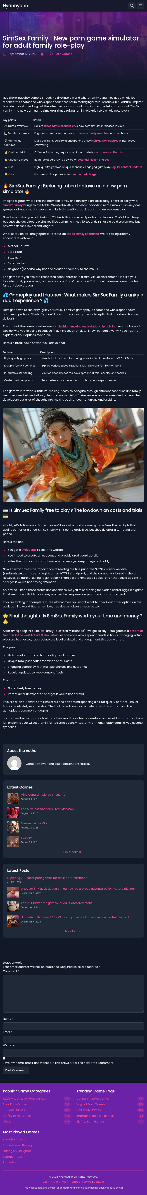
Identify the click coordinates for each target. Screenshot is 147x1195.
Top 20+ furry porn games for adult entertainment (56, 903)
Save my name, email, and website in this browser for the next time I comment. (58, 1063)
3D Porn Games (14, 1110)
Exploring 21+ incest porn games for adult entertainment (47, 878)
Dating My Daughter (17, 1151)
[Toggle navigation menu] (140, 5)
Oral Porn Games (88, 1110)
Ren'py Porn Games (17, 1116)
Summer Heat (12, 1157)
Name (8, 1019)
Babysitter (10, 1162)
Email (8, 1032)
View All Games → (73, 852)
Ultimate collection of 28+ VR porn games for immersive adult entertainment (75, 917)
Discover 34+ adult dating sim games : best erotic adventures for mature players (78, 889)
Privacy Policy (59, 1182)
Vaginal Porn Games (90, 1104)
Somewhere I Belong (17, 1145)
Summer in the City (34, 823)
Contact (99, 1182)
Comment (11, 971)
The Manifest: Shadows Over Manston (47, 809)
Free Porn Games (15, 1104)
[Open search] (132, 5)
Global (7, 1121)
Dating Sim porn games (92, 1099)
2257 (46, 1182)
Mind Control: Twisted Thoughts (43, 795)
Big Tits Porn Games (90, 1121)
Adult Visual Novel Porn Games (24, 1099)
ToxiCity (26, 838)
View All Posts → (73, 931)
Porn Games (63, 54)
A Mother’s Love (14, 1139)
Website (9, 1045)
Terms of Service (80, 1182)
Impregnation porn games (95, 1116)
